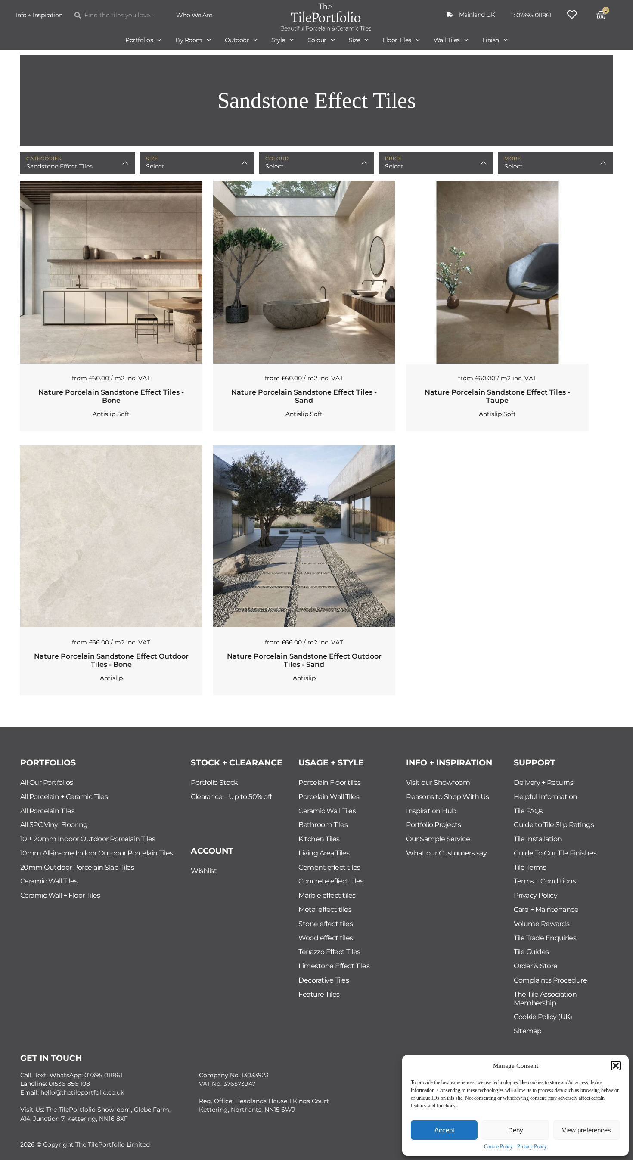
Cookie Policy (498, 1146)
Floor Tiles (396, 40)
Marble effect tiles (327, 895)
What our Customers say (446, 853)
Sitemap (528, 1031)
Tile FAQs (528, 811)
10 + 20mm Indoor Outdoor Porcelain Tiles (87, 839)
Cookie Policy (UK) (543, 1017)
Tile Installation (538, 839)
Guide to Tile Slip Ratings (554, 825)
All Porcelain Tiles (47, 811)
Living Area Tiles (324, 853)
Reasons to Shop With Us (447, 797)
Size (354, 40)
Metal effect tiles (324, 909)
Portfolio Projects (433, 825)
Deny (515, 1130)
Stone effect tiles (325, 924)
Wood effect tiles (325, 938)
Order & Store (536, 966)
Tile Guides (531, 952)
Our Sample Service (438, 839)
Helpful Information (545, 797)
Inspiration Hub (431, 811)
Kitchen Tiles (319, 839)
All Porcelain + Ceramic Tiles (64, 797)
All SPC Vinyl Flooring (54, 825)
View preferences (586, 1130)
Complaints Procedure (550, 980)
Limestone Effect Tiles (333, 966)
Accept (444, 1130)
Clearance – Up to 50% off (231, 797)
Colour (316, 40)
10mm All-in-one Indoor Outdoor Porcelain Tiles (96, 853)
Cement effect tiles (329, 867)
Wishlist (204, 871)
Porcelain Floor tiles (329, 782)
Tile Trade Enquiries (545, 938)
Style (278, 40)
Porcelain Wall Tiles (328, 797)
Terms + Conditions (545, 881)
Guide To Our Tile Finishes (555, 853)
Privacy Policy (532, 1146)
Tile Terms (530, 867)
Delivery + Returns (543, 782)
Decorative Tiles (323, 980)
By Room (188, 40)
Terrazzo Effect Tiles (329, 952)
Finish (490, 40)
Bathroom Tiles (323, 825)
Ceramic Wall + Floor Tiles (60, 895)
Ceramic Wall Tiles (49, 881)
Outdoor (237, 40)
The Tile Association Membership (545, 998)
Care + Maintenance (546, 909)
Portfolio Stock (214, 782)
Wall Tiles (447, 40)
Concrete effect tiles (330, 881)
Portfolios (139, 40)
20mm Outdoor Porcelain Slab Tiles (77, 867)
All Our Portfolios (46, 782)
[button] (615, 1065)
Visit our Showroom (438, 782)
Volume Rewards (541, 924)
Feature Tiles (319, 994)
